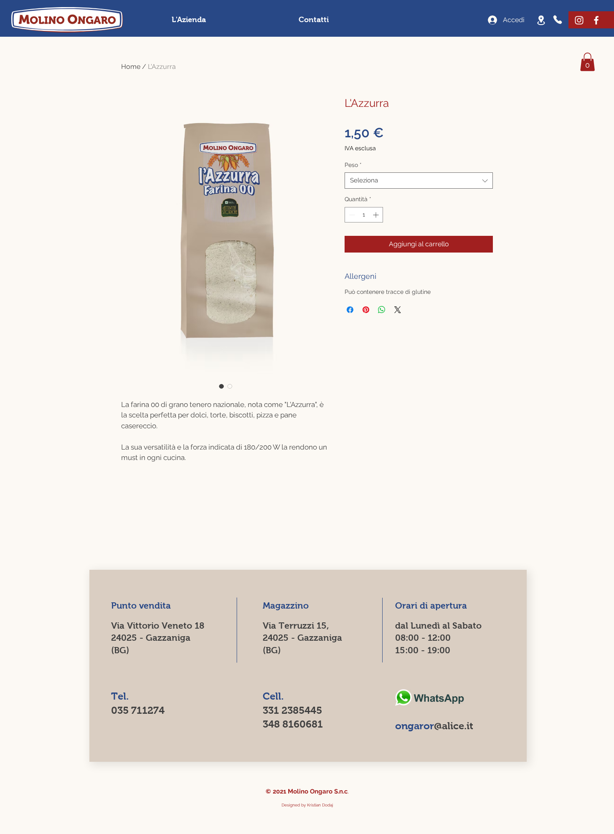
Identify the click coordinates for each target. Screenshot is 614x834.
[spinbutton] (363, 214)
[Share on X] (398, 310)
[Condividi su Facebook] (350, 310)
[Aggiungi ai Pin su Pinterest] (366, 310)
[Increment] (376, 214)
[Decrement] (351, 214)
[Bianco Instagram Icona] (579, 20)
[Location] (541, 20)
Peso (353, 165)
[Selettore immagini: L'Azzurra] (221, 386)
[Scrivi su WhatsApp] (429, 698)
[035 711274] (558, 19)
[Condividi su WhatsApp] (382, 310)
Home (130, 67)
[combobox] (419, 180)
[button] (587, 62)
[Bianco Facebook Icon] (596, 20)
